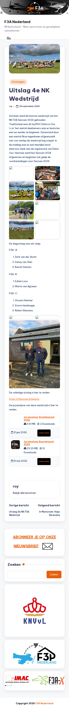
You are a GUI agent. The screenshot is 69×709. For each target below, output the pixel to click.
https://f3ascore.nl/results (24, 398)
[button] (24, 492)
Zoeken (14, 564)
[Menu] (8, 38)
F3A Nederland (17, 22)
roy (16, 486)
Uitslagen (18, 81)
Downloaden (44, 433)
